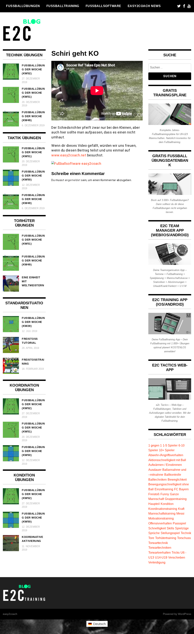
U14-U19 (161, 557)
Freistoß (154, 494)
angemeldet (73, 180)
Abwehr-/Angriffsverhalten (165, 455)
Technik (186, 533)
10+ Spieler (166, 450)
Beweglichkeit (177, 479)
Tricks (176, 552)
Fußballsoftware (103, 6)
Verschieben (176, 557)
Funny (164, 494)
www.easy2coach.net (68, 155)
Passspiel (179, 523)
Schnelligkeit (157, 528)
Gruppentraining (176, 499)
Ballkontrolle (172, 474)
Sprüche (154, 533)
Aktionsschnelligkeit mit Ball (167, 460)
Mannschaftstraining (161, 513)
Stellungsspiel (170, 533)
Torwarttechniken (159, 547)
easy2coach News (144, 6)
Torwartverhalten (159, 552)
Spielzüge (182, 528)
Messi (180, 513)
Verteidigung (156, 562)
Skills (170, 528)
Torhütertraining (165, 538)
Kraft (181, 508)
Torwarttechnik (158, 543)
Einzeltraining (164, 489)
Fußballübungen (23, 6)
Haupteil (154, 503)
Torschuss (184, 538)
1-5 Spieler (170, 445)
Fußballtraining (62, 6)
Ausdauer (154, 469)
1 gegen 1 (155, 445)
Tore (151, 538)
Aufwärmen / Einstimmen (165, 464)
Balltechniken (157, 479)
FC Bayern (181, 489)
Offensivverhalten (160, 523)
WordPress (184, 613)
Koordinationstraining (162, 508)
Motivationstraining (161, 518)
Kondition (167, 503)
